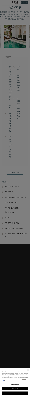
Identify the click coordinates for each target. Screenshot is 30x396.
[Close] (28, 370)
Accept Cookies (15, 393)
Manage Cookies (15, 384)
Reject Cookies (15, 388)
